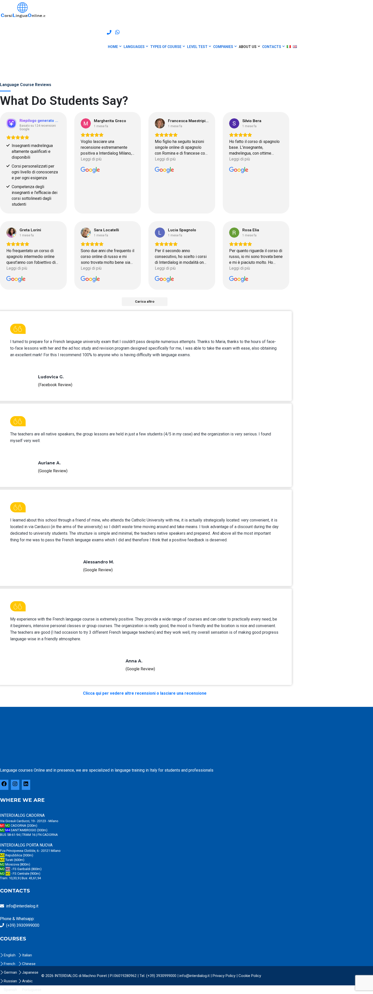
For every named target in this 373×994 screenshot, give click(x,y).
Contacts (271, 47)
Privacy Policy (224, 975)
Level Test (197, 47)
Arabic (27, 981)
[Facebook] (4, 785)
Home (113, 47)
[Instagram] (15, 785)
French (9, 964)
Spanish (10, 989)
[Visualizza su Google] (86, 123)
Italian (27, 955)
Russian (10, 981)
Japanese (30, 972)
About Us (248, 47)
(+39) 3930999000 (22, 925)
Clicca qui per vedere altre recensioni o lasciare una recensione (145, 693)
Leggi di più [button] (91, 159)
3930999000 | (167, 975)
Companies (223, 47)
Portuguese (31, 989)
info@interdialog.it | (196, 975)
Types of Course (165, 47)
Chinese (29, 964)
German (10, 972)
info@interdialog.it (22, 906)
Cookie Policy (250, 975)
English (9, 955)
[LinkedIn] (26, 785)
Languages (134, 47)
